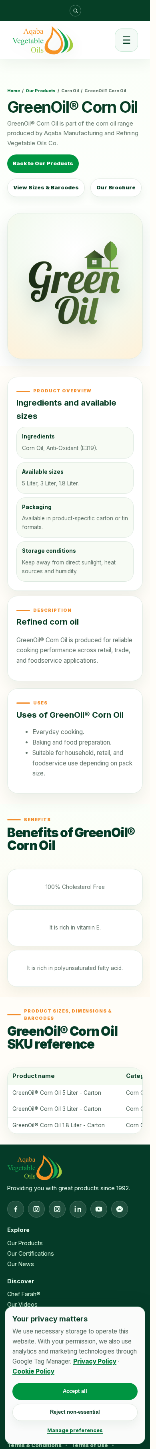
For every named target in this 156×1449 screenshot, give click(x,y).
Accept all (75, 1391)
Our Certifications (30, 1253)
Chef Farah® (23, 1294)
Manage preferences (75, 1430)
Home (13, 90)
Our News (20, 1263)
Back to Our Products (43, 163)
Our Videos (22, 1304)
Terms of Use (89, 1445)
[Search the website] (75, 10)
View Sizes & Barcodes (46, 187)
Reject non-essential (75, 1412)
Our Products (41, 90)
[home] (42, 40)
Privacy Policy (94, 1361)
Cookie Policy (33, 1371)
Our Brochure (116, 187)
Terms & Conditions (34, 1445)
